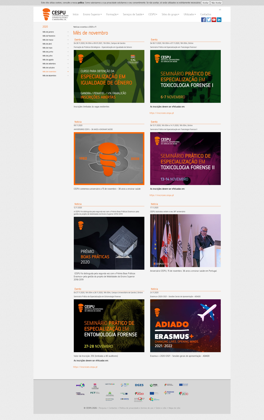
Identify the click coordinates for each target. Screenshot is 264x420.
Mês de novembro (49, 71)
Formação (111, 14)
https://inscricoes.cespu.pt (162, 113)
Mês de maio (47, 47)
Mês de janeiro (48, 32)
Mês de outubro (49, 67)
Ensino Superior (91, 14)
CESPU (55, 14)
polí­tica (81, 2)
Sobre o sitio (161, 408)
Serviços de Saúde (132, 14)
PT (220, 10)
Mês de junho (48, 51)
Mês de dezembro (49, 75)
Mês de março (48, 40)
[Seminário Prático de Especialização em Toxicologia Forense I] (185, 111)
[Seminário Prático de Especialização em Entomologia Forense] (109, 364)
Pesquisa (102, 408)
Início (76, 14)
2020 (91, 27)
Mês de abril (47, 43)
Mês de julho (47, 55)
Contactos (205, 14)
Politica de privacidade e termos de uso (136, 408)
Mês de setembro (49, 63)
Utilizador (189, 14)
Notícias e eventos (80, 27)
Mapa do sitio (174, 408)
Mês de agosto (48, 59)
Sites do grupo (170, 14)
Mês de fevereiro (49, 36)
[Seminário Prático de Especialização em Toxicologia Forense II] (185, 193)
